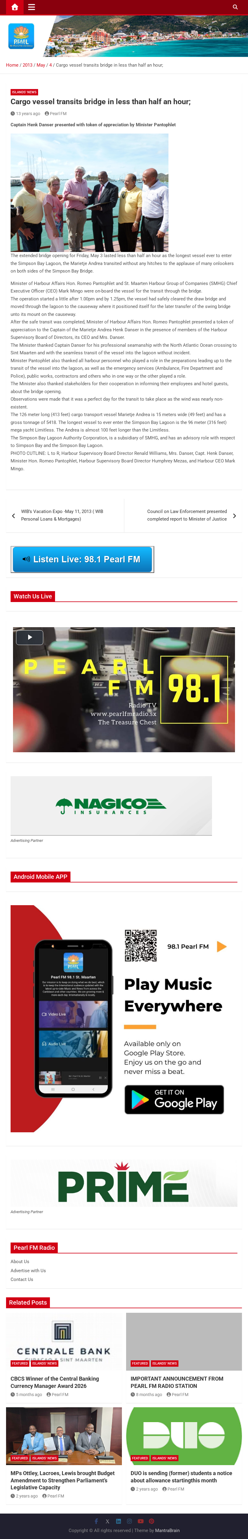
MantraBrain (167, 1530)
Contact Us (22, 1279)
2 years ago (27, 1496)
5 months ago (29, 1394)
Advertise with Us (28, 1270)
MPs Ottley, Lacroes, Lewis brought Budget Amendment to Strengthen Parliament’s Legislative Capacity (63, 1480)
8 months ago (149, 1394)
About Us (20, 1261)
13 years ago (28, 113)
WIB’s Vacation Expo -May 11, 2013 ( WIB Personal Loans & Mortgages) (62, 515)
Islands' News (24, 92)
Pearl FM (58, 113)
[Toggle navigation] (32, 7)
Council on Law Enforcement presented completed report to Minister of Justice (187, 515)
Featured (20, 1363)
